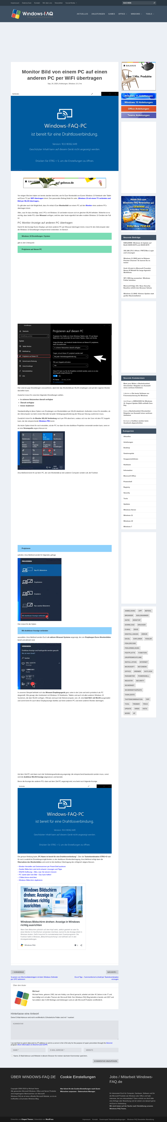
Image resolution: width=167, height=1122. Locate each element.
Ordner (137, 671)
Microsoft (130, 667)
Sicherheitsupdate (133, 690)
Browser (129, 615)
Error (144, 634)
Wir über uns (47, 3)
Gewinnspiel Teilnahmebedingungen (112, 1119)
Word (127, 713)
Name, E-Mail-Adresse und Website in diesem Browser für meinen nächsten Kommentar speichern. (50, 1056)
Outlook (148, 671)
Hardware (127, 465)
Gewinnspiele (128, 453)
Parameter (130, 676)
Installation (130, 662)
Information (127, 470)
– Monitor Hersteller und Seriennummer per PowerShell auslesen (42, 866)
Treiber (136, 704)
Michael (35, 991)
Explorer (137, 639)
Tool (127, 704)
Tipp (147, 699)
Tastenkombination (133, 699)
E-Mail (127, 629)
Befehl (148, 611)
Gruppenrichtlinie (133, 657)
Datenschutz (26, 3)
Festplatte (130, 653)
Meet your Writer (129, 383)
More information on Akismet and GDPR (32, 1045)
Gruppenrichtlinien (130, 459)
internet (144, 662)
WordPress (49, 1119)
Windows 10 (73, 84)
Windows (135, 14)
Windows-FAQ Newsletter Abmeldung (140, 1119)
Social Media (70, 3)
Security (126, 493)
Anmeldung (130, 611)
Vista (145, 709)
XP (134, 713)
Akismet (109, 1043)
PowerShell (143, 676)
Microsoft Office (129, 476)
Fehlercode (130, 643)
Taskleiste (130, 695)
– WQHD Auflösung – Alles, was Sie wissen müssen (37, 872)
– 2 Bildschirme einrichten (27, 877)
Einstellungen (131, 634)
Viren (137, 709)
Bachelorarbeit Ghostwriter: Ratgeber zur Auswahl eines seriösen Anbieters (137, 386)
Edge (136, 629)
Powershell (127, 481)
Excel (127, 639)
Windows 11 (128, 515)
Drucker (142, 625)
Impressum (15, 3)
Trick (145, 704)
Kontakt (37, 3)
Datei (127, 620)
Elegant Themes (27, 1119)
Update (128, 709)
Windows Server (129, 510)
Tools (149, 14)
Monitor (89, 205)
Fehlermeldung (132, 648)
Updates (126, 504)
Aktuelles (82, 14)
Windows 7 (127, 526)
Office (121, 14)
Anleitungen (98, 14)
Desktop (126, 448)
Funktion (142, 653)
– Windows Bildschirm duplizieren (30, 880)
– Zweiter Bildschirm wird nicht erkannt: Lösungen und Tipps (40, 869)
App (140, 611)
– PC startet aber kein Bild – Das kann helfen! (34, 875)
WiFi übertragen (37, 198)
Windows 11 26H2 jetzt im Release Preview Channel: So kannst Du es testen (136, 260)
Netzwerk (142, 667)
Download (129, 625)
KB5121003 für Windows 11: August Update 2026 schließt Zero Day (138, 403)
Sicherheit (129, 685)
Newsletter (59, 3)
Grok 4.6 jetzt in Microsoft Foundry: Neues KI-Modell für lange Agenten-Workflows (137, 270)
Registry (126, 487)
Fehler (148, 639)
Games (111, 14)
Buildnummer (142, 615)
